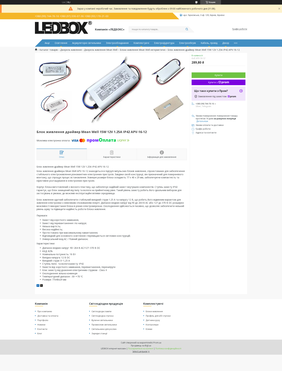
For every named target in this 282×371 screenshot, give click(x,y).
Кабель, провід (209, 43)
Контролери (152, 324)
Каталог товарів (48, 49)
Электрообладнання (117, 43)
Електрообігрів (187, 43)
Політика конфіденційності (168, 348)
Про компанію (44, 311)
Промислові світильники (104, 324)
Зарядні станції (99, 333)
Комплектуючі (141, 43)
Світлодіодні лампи (101, 311)
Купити (218, 75)
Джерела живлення (71, 49)
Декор (225, 43)
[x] (41, 285)
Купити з (213, 82)
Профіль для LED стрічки (158, 315)
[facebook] (38, 285)
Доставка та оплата (47, 315)
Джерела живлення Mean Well (100, 49)
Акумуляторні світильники (86, 43)
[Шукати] (186, 29)
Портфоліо (42, 320)
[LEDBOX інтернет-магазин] (63, 29)
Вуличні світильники (102, 320)
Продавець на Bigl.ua (141, 345)
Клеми (149, 329)
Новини (41, 324)
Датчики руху (153, 320)
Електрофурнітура (164, 43)
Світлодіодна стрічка (102, 315)
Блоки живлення (154, 311)
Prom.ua (157, 342)
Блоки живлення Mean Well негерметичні (142, 49)
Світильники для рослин (104, 329)
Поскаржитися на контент (140, 348)
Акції (47, 43)
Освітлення (61, 43)
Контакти (42, 329)
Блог (39, 333)
